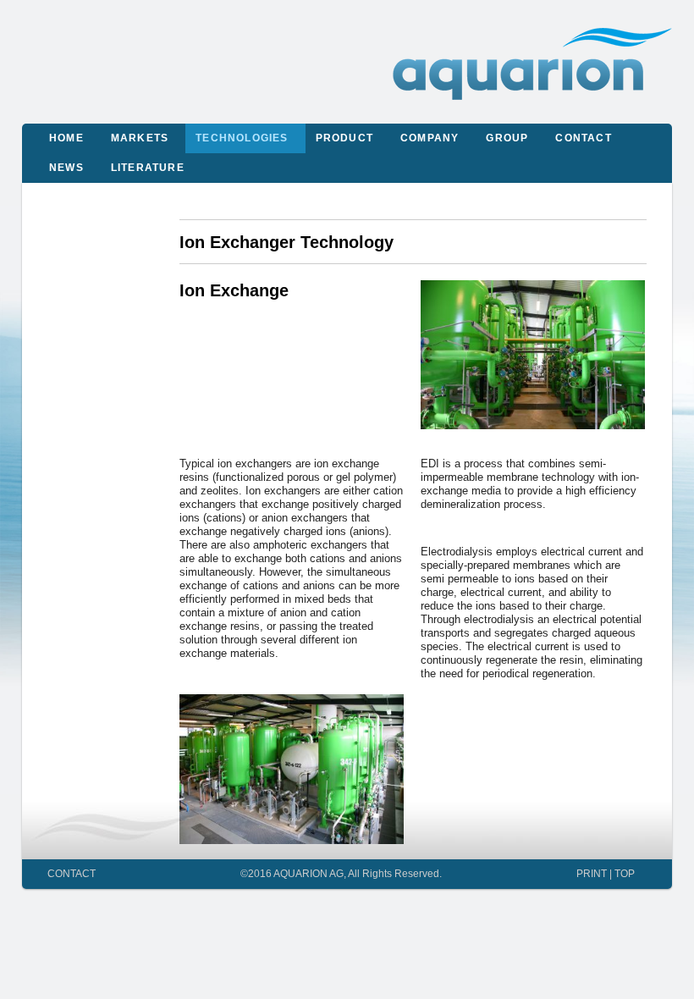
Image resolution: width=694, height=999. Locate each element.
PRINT (591, 873)
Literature (148, 168)
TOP (624, 873)
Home (66, 138)
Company (429, 138)
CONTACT (71, 873)
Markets (139, 138)
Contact (583, 138)
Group (507, 138)
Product (344, 138)
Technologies (242, 138)
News (66, 168)
